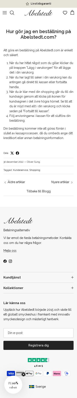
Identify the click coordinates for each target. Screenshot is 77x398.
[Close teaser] (23, 374)
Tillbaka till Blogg (39, 191)
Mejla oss (9, 250)
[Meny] (4, 12)
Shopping (34, 170)
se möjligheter (61, 5)
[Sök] (14, 12)
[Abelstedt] (38, 13)
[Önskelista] (65, 12)
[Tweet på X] (12, 153)
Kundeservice (20, 170)
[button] (13, 385)
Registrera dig (38, 345)
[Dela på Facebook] (17, 153)
